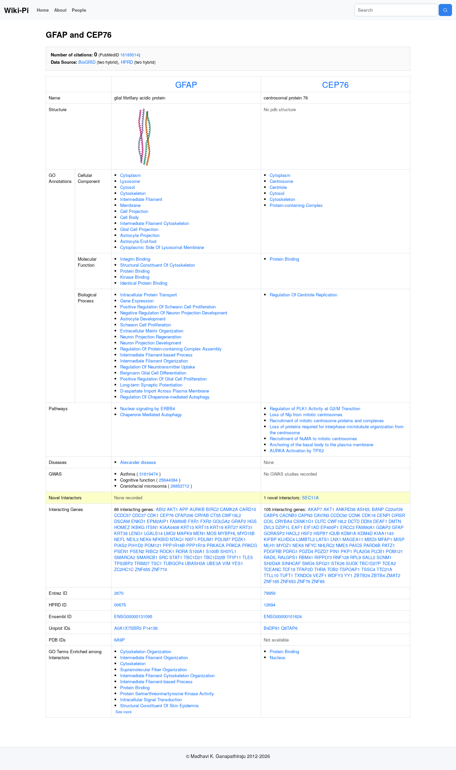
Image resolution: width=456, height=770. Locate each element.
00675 (120, 604)
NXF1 (190, 539)
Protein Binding (135, 271)
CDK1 (153, 515)
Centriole (278, 187)
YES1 (237, 563)
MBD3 (371, 539)
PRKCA (233, 545)
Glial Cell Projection (139, 229)
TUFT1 (286, 575)
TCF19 (288, 569)
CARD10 (247, 509)
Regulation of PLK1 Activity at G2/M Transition (315, 408)
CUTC (320, 521)
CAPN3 (305, 515)
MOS (212, 533)
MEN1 (199, 533)
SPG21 (323, 563)
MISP (399, 539)
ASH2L (364, 509)
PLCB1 (378, 551)
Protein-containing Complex (296, 205)
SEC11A (310, 497)
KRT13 (187, 527)
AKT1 (172, 509)
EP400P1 (329, 527)
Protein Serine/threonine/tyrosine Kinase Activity (167, 693)
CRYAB (202, 515)
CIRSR (398, 515)
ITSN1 (152, 527)
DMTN (395, 521)
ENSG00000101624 (283, 616)
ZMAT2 (393, 575)
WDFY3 (335, 575)
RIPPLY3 (323, 557)
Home (43, 10)
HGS (252, 521)
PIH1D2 (135, 545)
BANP (378, 509)
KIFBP (270, 539)
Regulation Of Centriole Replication (303, 294)
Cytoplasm (130, 175)
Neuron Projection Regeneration (150, 336)
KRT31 (246, 527)
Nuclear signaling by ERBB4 (147, 408)
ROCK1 (167, 551)
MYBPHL (227, 533)
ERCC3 (347, 527)
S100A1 (197, 551)
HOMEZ (122, 527)
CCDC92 (338, 515)
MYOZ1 (283, 545)
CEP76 (335, 84)
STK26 (338, 563)
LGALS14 (153, 533)
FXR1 (193, 521)
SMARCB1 (147, 557)
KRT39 (121, 533)
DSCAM (122, 521)
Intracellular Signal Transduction (151, 699)
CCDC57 (122, 515)
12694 (269, 604)
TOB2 (332, 569)
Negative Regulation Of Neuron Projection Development (173, 312)
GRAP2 (238, 521)
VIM (226, 563)
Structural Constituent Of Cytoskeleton (157, 265)
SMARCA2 (124, 557)
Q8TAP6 (289, 628)
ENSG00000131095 (133, 616)
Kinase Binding (134, 277)
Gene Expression (137, 300)
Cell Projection (134, 211)
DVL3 (269, 527)
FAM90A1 (365, 527)
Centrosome (281, 181)
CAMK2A (229, 509)
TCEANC (272, 569)
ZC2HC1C (124, 569)
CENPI (383, 515)
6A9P (119, 639)
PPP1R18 (195, 545)
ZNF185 (271, 581)
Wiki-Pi (16, 10)
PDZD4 (306, 551)
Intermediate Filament (141, 199)
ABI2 (161, 509)
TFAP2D (304, 569)
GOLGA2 (221, 521)
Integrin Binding (135, 259)
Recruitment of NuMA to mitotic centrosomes (313, 438)
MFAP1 (385, 539)
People (79, 10)
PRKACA (216, 545)
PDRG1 (290, 551)
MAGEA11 (353, 539)
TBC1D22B (214, 557)
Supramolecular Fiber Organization (153, 669)
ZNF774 (159, 569)
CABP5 (271, 515)
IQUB (334, 533)
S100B (212, 551)
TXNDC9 (302, 575)
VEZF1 (319, 575)
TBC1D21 (193, 557)
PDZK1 (239, 539)
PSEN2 (137, 551)
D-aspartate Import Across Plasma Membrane (164, 391)
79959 (269, 593)
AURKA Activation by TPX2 (297, 450)
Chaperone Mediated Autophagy (151, 414)
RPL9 (355, 557)
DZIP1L (282, 527)
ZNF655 (142, 569)
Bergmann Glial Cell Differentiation (153, 372)
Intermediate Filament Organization (154, 360)
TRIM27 (142, 563)
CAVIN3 (321, 515)
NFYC (310, 545)
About (60, 10)
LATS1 (322, 539)
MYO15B (246, 533)
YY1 (348, 575)
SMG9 (308, 563)
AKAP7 (315, 509)
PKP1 (346, 551)
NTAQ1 (177, 539)
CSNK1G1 (303, 521)
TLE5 (247, 557)
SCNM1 (384, 557)
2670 (119, 593)
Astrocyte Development (143, 318)
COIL (269, 521)
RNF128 (341, 557)
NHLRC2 (326, 545)
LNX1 (335, 539)
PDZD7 (321, 551)
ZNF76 (303, 581)
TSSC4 (368, 569)
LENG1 (136, 533)
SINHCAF (291, 563)
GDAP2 (383, 527)
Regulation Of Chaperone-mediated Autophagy (165, 397)
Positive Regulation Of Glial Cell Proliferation (163, 378)
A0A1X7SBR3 (128, 628)
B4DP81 (272, 628)
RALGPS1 (287, 557)
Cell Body (129, 217)
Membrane (130, 205)
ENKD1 (138, 521)
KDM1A (348, 533)
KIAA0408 (169, 527)
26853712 (180, 486)
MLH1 (269, 545)
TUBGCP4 (173, 563)
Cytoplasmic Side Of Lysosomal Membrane (162, 247)
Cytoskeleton (133, 193)
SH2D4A (272, 563)
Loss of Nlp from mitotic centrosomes (306, 414)
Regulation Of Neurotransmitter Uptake (157, 366)
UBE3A (214, 563)
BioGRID (86, 62)
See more (124, 711)
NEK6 (145, 539)
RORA (182, 551)
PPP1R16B (174, 545)
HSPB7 (320, 533)
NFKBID (161, 539)
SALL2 (368, 557)
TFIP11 (234, 557)
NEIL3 (133, 539)
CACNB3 (288, 515)
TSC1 (156, 563)
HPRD (127, 62)
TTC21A (384, 569)
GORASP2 (274, 533)
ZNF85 (317, 581)
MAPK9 (184, 533)
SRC (163, 557)
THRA (320, 569)
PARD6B (372, 545)
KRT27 (231, 527)
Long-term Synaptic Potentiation (151, 384)
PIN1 (334, 551)
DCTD (354, 521)
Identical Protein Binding (143, 283)
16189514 (129, 54)
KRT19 (216, 527)
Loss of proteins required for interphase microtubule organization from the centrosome (337, 429)
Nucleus (277, 657)
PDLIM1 (205, 539)
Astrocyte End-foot (138, 241)
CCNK (355, 515)
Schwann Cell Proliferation (145, 324)
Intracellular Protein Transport (148, 294)
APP (183, 509)
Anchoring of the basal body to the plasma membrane (321, 444)
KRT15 (202, 527)
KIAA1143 (384, 533)
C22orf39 (394, 509)
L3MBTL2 (305, 539)
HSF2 (306, 533)
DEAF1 (380, 521)
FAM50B (178, 521)
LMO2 (170, 533)
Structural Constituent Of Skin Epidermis (159, 705)
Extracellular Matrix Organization (151, 330)
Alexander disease (138, 462)
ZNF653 (288, 581)
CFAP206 (184, 515)
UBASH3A (195, 563)
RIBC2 (152, 551)
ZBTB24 (362, 575)
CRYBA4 (283, 521)
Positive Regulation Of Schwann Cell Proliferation (168, 306)
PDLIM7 (222, 539)
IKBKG (138, 527)
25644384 (168, 480)
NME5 (342, 545)
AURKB (197, 509)
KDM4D (365, 533)
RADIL (270, 557)
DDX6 (366, 521)
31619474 (148, 474)
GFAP (186, 84)
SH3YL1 (228, 551)
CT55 (215, 515)
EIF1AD (311, 527)
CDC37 (139, 515)
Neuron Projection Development (150, 342)
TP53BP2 (123, 563)
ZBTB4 (378, 575)
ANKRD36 (346, 509)
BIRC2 (212, 509)
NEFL (119, 539)
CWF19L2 (231, 515)
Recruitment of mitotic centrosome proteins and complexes (327, 420)
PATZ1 (388, 545)
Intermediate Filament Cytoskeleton (154, 223)
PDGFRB (273, 551)
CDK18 (369, 515)
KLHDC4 (286, 539)
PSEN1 (121, 551)
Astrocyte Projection (140, 235)
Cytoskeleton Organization (145, 651)
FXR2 (205, 521)
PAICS (355, 545)
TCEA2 (389, 563)
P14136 (150, 628)
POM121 (153, 545)
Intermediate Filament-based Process (156, 354)
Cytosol (127, 187)
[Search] (445, 10)
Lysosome (130, 181)
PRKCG (249, 545)
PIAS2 (120, 545)
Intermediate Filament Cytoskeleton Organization (167, 675)
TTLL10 (271, 575)
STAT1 (175, 557)
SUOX (352, 563)
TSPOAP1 (349, 569)
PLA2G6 (362, 551)
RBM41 (306, 557)
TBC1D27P (370, 563)
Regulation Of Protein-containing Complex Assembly (171, 348)
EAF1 (296, 527)
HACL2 (293, 533)
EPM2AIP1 (158, 521)
